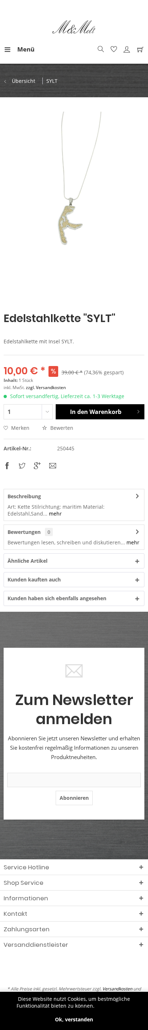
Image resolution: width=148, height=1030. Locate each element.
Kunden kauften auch (34, 579)
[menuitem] (10, 49)
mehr (54, 513)
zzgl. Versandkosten (46, 387)
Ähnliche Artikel (27, 560)
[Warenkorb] (138, 49)
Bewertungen (24, 532)
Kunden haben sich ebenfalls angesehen (57, 598)
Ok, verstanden (74, 1019)
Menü (19, 49)
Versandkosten (117, 989)
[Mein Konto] (125, 49)
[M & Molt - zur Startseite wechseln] (74, 27)
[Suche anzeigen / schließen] (100, 49)
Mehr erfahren (113, 1005)
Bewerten (61, 427)
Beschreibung (24, 496)
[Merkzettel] (113, 49)
